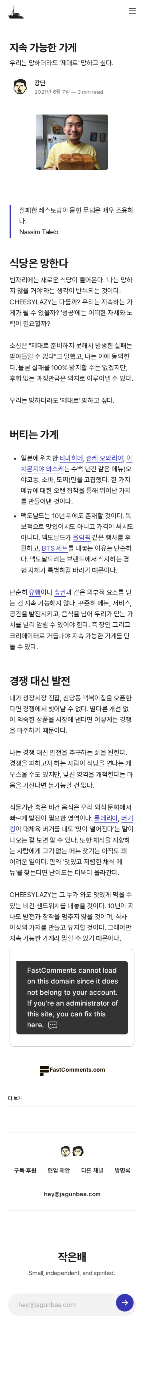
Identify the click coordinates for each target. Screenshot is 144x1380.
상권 (60, 592)
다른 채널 (92, 1170)
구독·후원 (25, 1170)
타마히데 (71, 458)
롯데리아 (106, 818)
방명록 (122, 1170)
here (34, 1025)
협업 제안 (59, 1170)
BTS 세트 (55, 548)
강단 (40, 83)
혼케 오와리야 (105, 458)
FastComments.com (77, 1069)
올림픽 (82, 537)
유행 (35, 592)
